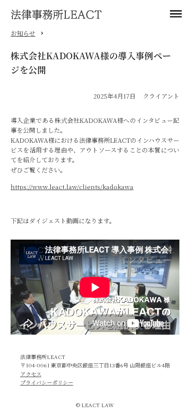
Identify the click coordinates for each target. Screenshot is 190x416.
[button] (176, 14)
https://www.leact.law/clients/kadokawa (72, 186)
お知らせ (23, 33)
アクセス (31, 374)
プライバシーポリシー (46, 382)
